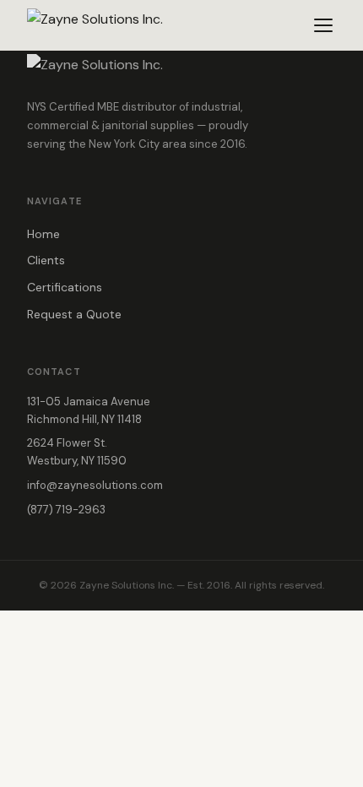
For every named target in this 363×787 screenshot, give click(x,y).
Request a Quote (74, 314)
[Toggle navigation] (323, 25)
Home (43, 234)
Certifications (64, 287)
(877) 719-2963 (66, 509)
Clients (46, 260)
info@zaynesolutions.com (95, 485)
